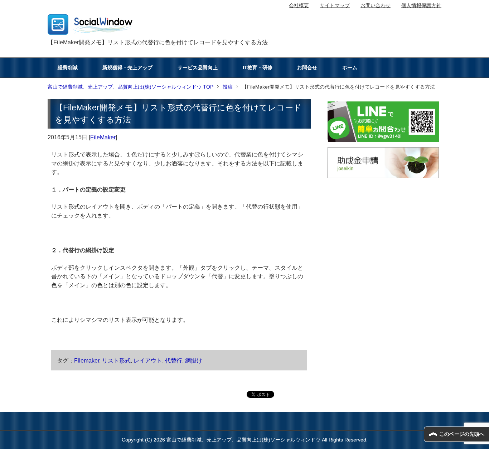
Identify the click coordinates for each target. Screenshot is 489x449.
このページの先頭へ (461, 434)
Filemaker (86, 360)
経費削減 (68, 67)
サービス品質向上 (198, 67)
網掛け (193, 360)
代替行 (173, 360)
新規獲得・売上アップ (127, 67)
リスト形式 (116, 360)
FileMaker (103, 137)
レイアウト (148, 360)
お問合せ (307, 67)
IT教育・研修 (257, 67)
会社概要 (299, 5)
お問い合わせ (375, 5)
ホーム (349, 67)
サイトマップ (335, 5)
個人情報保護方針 (421, 5)
